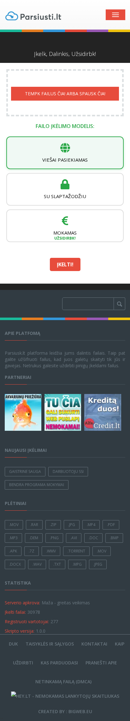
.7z (31, 551)
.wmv (51, 551)
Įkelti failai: (15, 612)
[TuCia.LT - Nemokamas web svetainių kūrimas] (63, 412)
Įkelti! (65, 264)
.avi (73, 538)
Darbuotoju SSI (68, 471)
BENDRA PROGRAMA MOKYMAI (36, 484)
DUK (13, 644)
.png (54, 538)
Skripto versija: (19, 631)
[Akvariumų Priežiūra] (24, 412)
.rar (34, 524)
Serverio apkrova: (22, 603)
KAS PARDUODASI (59, 663)
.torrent (76, 551)
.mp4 (91, 524)
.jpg (71, 524)
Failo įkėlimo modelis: (65, 126)
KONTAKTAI (94, 644)
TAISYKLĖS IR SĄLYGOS (50, 644)
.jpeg (97, 564)
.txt (57, 564)
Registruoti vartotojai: (27, 621)
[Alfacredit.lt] (103, 412)
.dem (33, 538)
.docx (15, 564)
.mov (14, 524)
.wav (37, 564)
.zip (53, 524)
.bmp (114, 538)
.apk (13, 551)
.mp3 (13, 538)
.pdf (111, 524)
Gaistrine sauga (25, 471)
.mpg (77, 564)
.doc (93, 538)
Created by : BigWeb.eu (65, 711)
